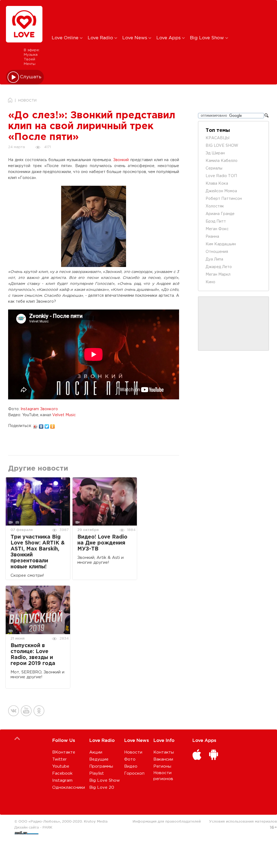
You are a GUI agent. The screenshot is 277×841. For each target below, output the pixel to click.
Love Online (66, 38)
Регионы (162, 766)
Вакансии (163, 759)
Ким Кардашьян (221, 244)
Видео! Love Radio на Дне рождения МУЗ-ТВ (102, 543)
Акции (95, 752)
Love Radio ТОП (221, 176)
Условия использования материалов (243, 821)
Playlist (96, 773)
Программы (101, 766)
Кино (210, 282)
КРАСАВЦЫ (217, 138)
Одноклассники (68, 787)
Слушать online (31, 77)
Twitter (59, 759)
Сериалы (214, 168)
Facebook (62, 773)
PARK (47, 827)
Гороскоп (134, 773)
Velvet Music (64, 415)
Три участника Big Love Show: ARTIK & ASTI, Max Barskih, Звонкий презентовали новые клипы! (38, 552)
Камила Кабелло (222, 160)
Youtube (60, 766)
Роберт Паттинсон (224, 198)
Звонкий (121, 160)
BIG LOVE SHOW (222, 145)
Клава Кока (217, 183)
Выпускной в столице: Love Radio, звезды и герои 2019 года (33, 654)
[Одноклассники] (52, 425)
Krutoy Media (96, 821)
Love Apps (169, 38)
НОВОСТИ (27, 100)
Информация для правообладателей (167, 821)
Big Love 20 (101, 787)
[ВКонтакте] (41, 425)
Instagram (62, 780)
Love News (135, 38)
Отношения (217, 251)
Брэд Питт (216, 221)
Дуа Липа (214, 259)
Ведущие (98, 759)
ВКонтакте (63, 752)
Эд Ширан (215, 153)
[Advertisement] (142, 17)
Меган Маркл (218, 274)
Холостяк (215, 206)
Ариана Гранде (220, 214)
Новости (133, 752)
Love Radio (101, 38)
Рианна (212, 236)
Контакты (163, 752)
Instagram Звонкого (39, 409)
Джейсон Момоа (221, 191)
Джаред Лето (219, 267)
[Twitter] (47, 425)
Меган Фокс (217, 229)
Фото (130, 759)
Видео (130, 766)
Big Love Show (207, 38)
